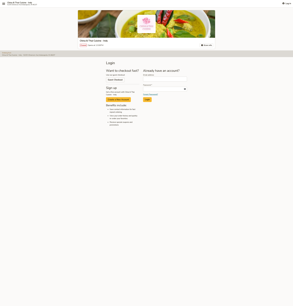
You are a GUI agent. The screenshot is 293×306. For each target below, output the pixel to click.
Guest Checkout (115, 80)
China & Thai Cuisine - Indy (19, 3)
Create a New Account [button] (118, 99)
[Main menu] (3, 3)
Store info (207, 45)
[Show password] (185, 89)
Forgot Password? (150, 94)
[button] (147, 99)
